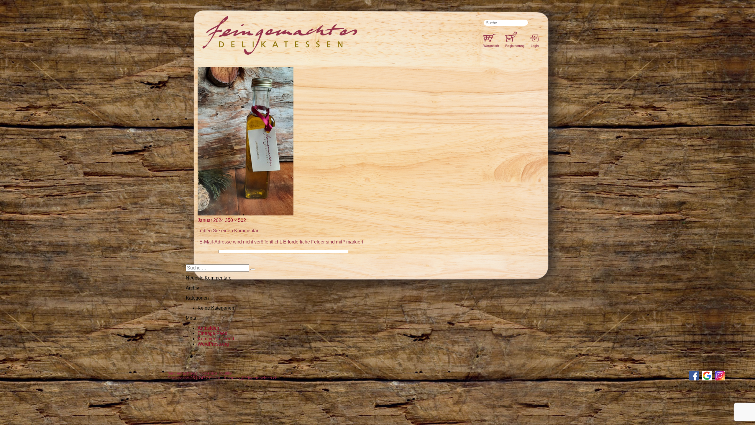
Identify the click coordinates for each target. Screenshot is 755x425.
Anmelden (208, 328)
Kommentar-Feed (216, 338)
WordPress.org (213, 343)
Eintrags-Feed (212, 333)
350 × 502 (235, 220)
